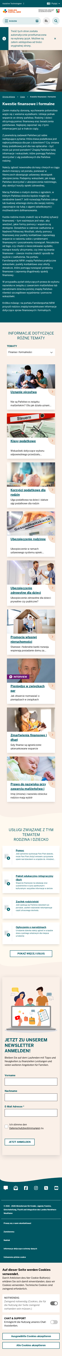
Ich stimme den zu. (26, 1126)
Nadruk (7, 1240)
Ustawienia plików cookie (15, 1257)
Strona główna (8, 97)
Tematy (12, 346)
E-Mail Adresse (13, 1106)
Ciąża (22, 97)
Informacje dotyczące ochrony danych (20, 1249)
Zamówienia (9, 1232)
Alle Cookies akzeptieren (31, 1345)
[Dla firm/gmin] (46, 21)
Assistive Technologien (12, 3)
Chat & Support (15, 1318)
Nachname (11, 1091)
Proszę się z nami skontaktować (17, 1223)
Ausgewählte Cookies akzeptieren (31, 1336)
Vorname (10, 1075)
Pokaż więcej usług (31, 953)
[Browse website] (54, 20)
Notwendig (11, 1297)
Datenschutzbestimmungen (24, 1128)
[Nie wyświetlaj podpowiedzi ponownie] (55, 39)
